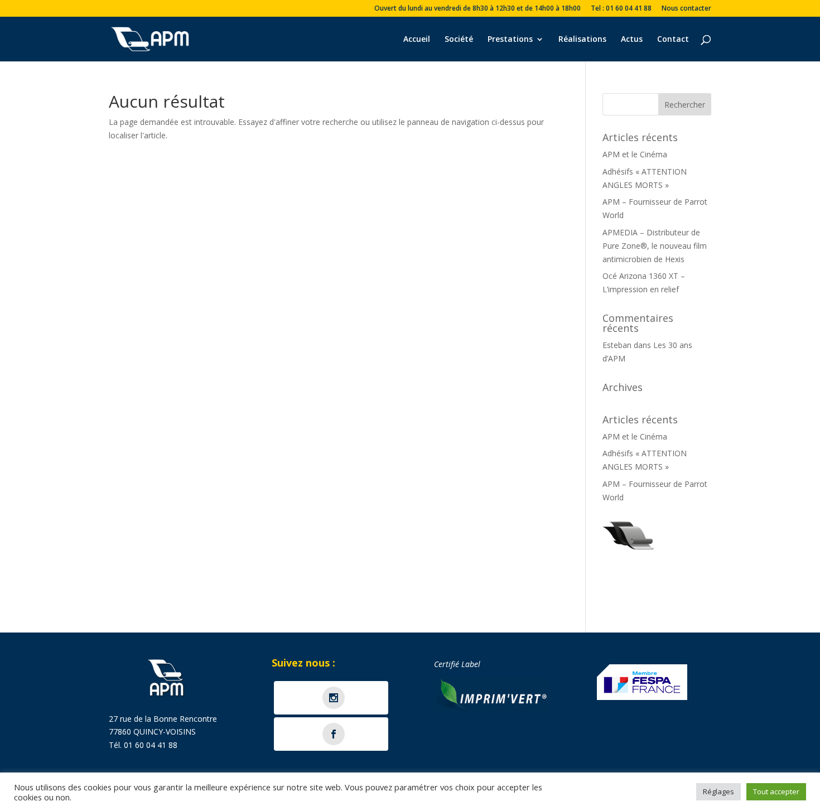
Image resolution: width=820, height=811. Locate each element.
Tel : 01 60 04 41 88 (621, 9)
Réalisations (582, 39)
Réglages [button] (718, 791)
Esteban (616, 345)
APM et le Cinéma (634, 154)
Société (459, 39)
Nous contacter (686, 9)
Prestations (510, 39)
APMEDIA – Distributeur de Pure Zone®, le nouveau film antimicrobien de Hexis (654, 245)
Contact (673, 39)
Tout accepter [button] (776, 791)
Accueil (416, 39)
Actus (632, 39)
